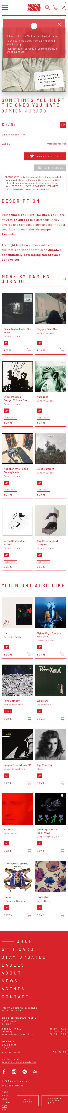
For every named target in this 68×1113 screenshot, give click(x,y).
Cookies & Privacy (13, 1085)
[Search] (47, 7)
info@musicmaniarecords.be (19, 1008)
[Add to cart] (29, 350)
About (12, 972)
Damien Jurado (24, 111)
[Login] (63, 7)
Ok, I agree (27, 1100)
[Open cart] (55, 7)
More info (4, 1107)
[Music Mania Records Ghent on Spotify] (24, 1071)
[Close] (59, 24)
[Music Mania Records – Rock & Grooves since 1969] (34, 7)
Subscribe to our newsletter (19, 1062)
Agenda (13, 988)
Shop (25, 941)
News (10, 980)
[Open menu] (5, 7)
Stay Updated (24, 957)
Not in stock (53, 167)
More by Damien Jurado (26, 279)
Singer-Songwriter (13, 134)
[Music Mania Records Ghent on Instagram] (14, 1071)
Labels (13, 965)
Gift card (18, 949)
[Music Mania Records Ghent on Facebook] (4, 1071)
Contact (16, 996)
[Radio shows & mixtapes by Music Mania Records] (35, 1071)
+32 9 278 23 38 (11, 1010)
